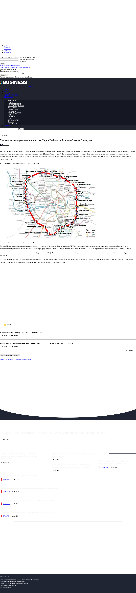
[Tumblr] (65, 319)
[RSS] (8, 566)
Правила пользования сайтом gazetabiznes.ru (15, 67)
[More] (100, 319)
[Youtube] (30, 566)
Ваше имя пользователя (26, 59)
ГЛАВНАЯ (8, 90)
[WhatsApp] (22, 319)
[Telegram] (43, 319)
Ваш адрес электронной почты (28, 73)
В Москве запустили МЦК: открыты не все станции (21, 333)
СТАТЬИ (7, 125)
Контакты (7, 52)
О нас (6, 45)
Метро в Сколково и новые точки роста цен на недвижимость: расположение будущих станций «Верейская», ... (19, 456)
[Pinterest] (50, 319)
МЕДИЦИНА (12, 107)
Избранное (104, 467)
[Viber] (29, 319)
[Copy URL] (86, 319)
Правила (7, 50)
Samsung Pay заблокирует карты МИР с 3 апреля (19, 476)
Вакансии (7, 49)
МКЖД (9, 325)
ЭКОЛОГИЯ (12, 124)
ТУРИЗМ (11, 122)
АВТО (6, 91)
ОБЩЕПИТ (12, 111)
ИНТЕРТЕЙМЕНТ (14, 104)
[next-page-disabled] (30, 351)
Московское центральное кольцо (22, 325)
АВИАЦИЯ (12, 100)
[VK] (36, 319)
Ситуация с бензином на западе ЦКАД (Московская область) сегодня (53, 433)
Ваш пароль (22, 61)
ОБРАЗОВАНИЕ (14, 109)
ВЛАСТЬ (7, 93)
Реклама (7, 47)
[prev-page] (10, 351)
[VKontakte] (19, 566)
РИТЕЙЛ (11, 115)
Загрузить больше (105, 451)
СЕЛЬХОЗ (11, 116)
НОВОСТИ (4, 135)
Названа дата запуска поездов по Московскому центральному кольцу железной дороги (36, 343)
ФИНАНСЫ (8, 97)
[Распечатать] (93, 319)
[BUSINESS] (1, 145)
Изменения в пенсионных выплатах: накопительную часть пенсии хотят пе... (29, 512)
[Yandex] (25, 566)
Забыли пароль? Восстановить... (11, 65)
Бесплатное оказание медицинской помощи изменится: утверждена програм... (29, 488)
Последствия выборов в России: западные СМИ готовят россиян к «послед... (29, 500)
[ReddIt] (57, 319)
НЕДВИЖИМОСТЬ (11, 95)
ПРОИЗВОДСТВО (14, 113)
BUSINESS (6, 145)
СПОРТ (10, 118)
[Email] (79, 319)
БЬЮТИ (11, 102)
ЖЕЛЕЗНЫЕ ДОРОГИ (16, 106)
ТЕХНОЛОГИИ (13, 120)
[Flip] (72, 319)
